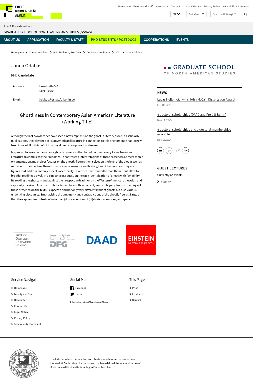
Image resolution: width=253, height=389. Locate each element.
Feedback (137, 294)
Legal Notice (193, 6)
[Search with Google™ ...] (245, 14)
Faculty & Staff (70, 39)
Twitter (79, 294)
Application (38, 39)
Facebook (80, 288)
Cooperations (156, 39)
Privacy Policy (212, 6)
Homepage (124, 6)
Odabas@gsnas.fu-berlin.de (57, 99)
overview (166, 181)
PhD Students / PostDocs (113, 39)
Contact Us (177, 6)
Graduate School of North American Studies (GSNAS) (48, 32)
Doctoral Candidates (98, 52)
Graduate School (38, 52)
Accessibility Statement (235, 6)
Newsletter (162, 6)
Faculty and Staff (143, 6)
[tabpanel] (77, 140)
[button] (176, 14)
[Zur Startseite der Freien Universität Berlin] (31, 11)
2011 (118, 52)
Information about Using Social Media (89, 301)
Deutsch (137, 300)
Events (182, 39)
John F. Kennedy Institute (19, 26)
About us (12, 39)
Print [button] (135, 288)
